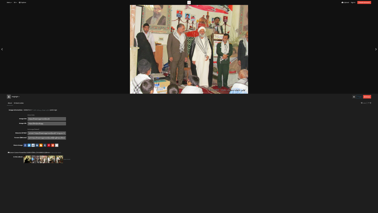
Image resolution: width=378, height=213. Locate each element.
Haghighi (15, 97)
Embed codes (19, 103)
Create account (364, 2)
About (10, 103)
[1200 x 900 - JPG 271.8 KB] (354, 97)
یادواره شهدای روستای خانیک (41, 110)
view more (66, 159)
